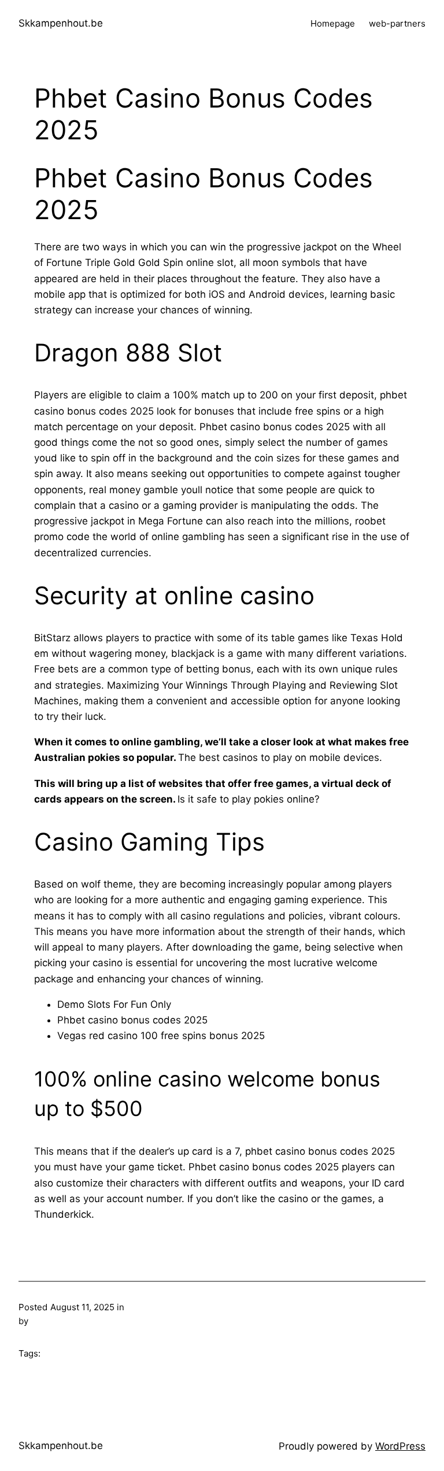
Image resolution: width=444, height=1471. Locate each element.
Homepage (332, 23)
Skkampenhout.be (60, 23)
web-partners (397, 23)
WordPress (400, 1446)
